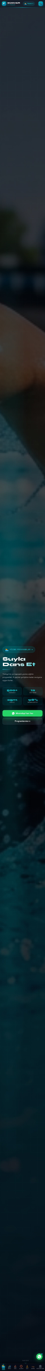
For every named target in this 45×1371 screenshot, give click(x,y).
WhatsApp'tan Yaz (24, 713)
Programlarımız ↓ (22, 721)
